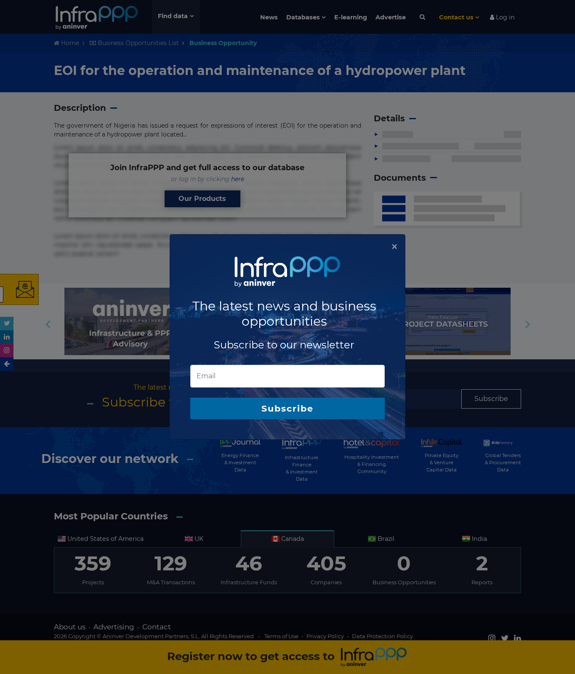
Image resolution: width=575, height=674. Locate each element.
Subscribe (287, 408)
